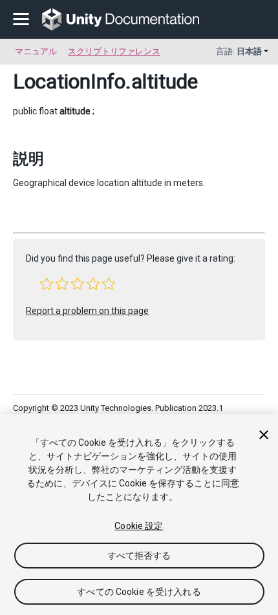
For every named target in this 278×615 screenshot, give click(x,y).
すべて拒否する (139, 555)
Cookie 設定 (138, 526)
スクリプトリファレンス (114, 51)
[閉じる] (264, 435)
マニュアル (36, 51)
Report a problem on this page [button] (87, 311)
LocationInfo (69, 81)
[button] (46, 283)
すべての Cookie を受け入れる (139, 592)
